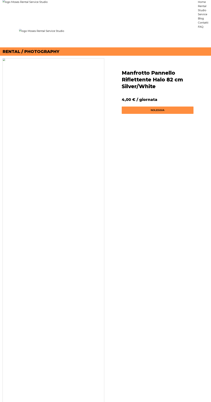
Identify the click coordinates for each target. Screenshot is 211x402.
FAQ (200, 26)
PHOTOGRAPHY (41, 51)
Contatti (203, 22)
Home (202, 2)
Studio (202, 10)
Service (202, 14)
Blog (201, 18)
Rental (202, 6)
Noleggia (157, 110)
